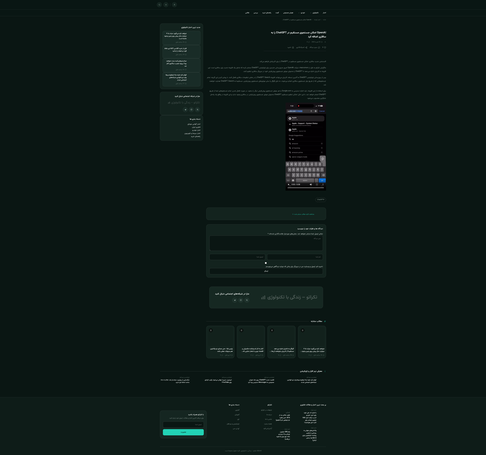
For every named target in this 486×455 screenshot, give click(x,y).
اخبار (324, 13)
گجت (277, 13)
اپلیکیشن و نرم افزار (233, 424)
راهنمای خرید (266, 13)
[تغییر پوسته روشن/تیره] (166, 4)
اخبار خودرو (196, 130)
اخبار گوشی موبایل (193, 124)
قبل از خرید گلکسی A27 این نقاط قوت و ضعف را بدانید (175, 49)
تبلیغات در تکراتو (266, 410)
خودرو (303, 13)
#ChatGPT (320, 200)
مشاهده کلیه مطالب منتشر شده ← (303, 214)
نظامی (247, 13)
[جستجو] (159, 4)
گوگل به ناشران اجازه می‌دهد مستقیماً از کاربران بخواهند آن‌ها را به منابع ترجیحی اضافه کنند (282, 351)
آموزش (237, 414)
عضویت (183, 432)
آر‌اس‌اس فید (267, 428)
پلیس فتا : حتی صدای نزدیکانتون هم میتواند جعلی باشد (221, 350)
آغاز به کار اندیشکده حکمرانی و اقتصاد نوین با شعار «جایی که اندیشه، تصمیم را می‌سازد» (252, 351)
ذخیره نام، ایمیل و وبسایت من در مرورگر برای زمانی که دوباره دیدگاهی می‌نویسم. (294, 266)
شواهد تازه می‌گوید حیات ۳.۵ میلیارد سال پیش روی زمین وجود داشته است (313, 351)
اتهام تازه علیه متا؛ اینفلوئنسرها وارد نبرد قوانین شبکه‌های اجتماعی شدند (176, 77)
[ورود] (174, 4)
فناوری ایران (196, 127)
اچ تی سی (236, 428)
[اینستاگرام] (240, 300)
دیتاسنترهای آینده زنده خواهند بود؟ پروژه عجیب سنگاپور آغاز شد (176, 63)
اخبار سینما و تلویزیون (192, 133)
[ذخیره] (303, 330)
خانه (324, 20)
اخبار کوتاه (317, 20)
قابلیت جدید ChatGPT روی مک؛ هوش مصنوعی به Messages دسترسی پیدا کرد (261, 381)
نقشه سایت (268, 424)
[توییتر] (246, 300)
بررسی (256, 13)
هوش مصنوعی (288, 13)
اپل (238, 419)
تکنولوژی (316, 13)
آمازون (237, 410)
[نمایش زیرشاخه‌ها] (310, 12)
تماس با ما (268, 419)
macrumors (304, 67)
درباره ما (269, 414)
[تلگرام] (234, 300)
